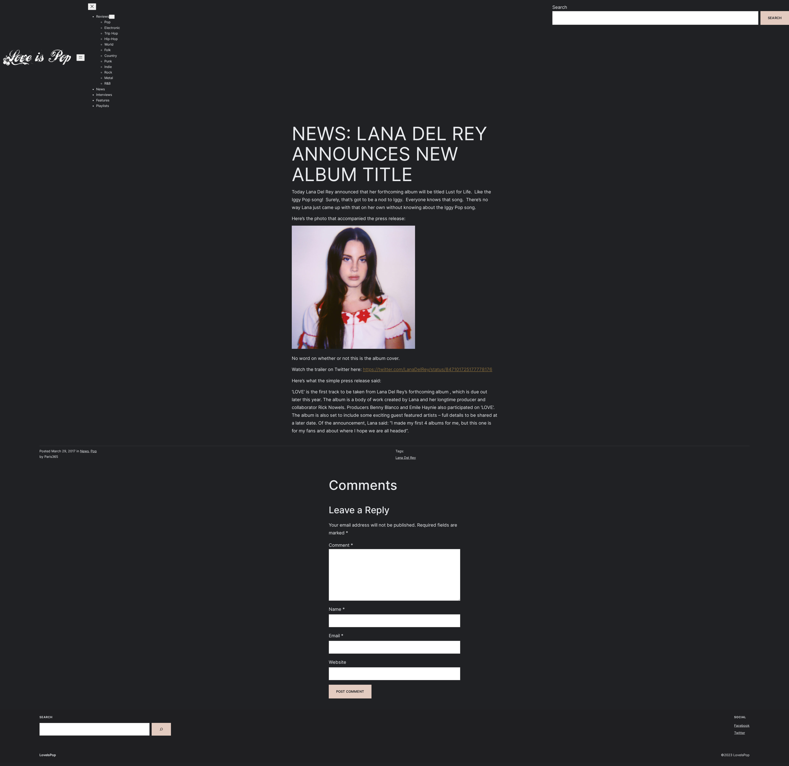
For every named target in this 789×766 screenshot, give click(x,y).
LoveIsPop (47, 755)
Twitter (739, 733)
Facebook (742, 726)
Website (337, 662)
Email (336, 635)
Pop (94, 451)
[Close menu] (92, 6)
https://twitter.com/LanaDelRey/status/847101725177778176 (427, 369)
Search (559, 7)
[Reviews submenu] (112, 17)
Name (337, 609)
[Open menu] (80, 57)
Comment (341, 545)
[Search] (161, 729)
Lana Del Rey (406, 458)
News (84, 451)
